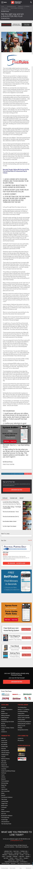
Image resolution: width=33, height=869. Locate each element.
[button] (10, 431)
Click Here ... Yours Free (10, 441)
